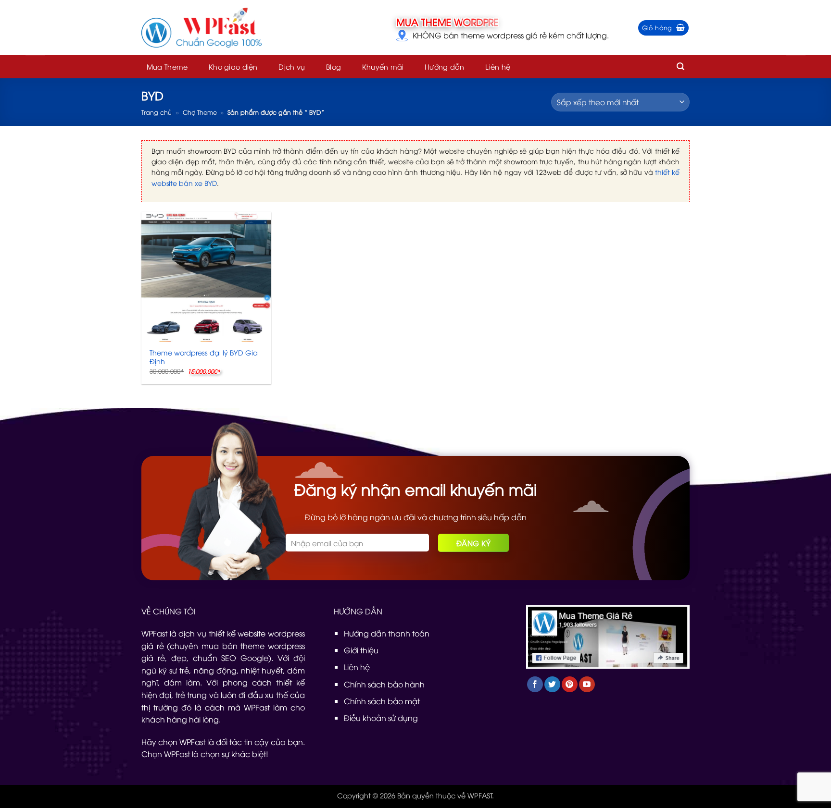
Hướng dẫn (445, 66)
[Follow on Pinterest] (570, 684)
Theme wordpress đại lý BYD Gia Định (204, 357)
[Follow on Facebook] (535, 684)
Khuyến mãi (383, 66)
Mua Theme (167, 66)
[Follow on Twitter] (552, 684)
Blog (333, 66)
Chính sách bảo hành (384, 684)
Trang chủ (156, 112)
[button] (663, 28)
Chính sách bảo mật (382, 701)
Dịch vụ (291, 66)
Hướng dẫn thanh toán (386, 633)
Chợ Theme (200, 112)
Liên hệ (497, 66)
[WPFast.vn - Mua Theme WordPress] (201, 28)
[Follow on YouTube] (587, 684)
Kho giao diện (233, 66)
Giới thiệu (361, 650)
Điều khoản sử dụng (381, 717)
